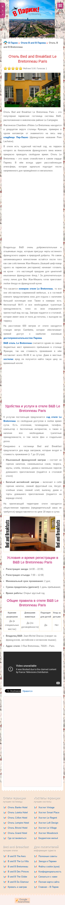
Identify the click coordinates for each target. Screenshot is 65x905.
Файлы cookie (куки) (48, 866)
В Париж (13, 43)
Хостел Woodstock (48, 833)
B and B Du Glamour (18, 882)
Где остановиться (17, 838)
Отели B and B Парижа (33, 43)
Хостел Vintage (46, 807)
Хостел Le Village (47, 828)
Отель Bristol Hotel (17, 828)
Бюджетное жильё (48, 838)
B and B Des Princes (18, 871)
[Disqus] (32, 741)
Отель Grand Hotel (17, 833)
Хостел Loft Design (48, 822)
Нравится (27, 691)
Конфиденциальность (49, 871)
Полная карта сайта (48, 882)
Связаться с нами (47, 876)
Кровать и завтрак (17, 887)
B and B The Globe (17, 876)
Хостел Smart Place (48, 812)
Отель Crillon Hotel (17, 817)
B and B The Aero (17, 856)
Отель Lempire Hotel (18, 822)
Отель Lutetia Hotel (18, 812)
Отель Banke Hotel (17, 807)
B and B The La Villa (18, 861)
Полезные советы (47, 856)
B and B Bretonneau (18, 866)
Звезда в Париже (47, 861)
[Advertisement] (32, 209)
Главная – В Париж (48, 887)
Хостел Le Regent (47, 817)
